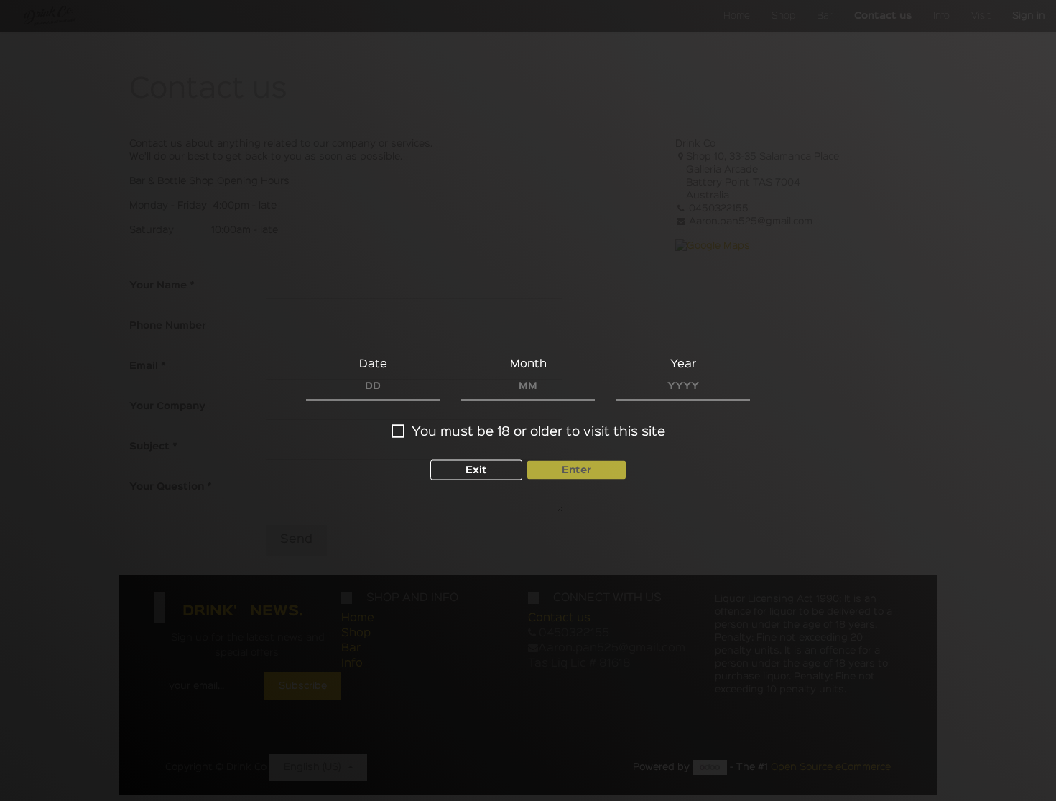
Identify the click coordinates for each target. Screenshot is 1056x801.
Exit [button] (476, 470)
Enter (576, 470)
